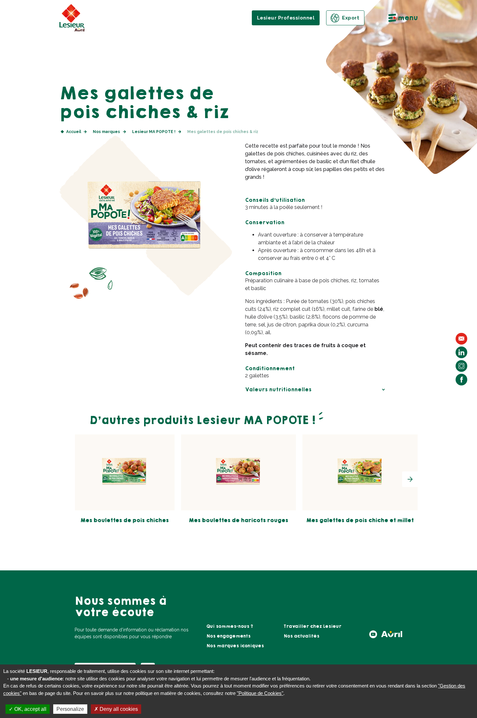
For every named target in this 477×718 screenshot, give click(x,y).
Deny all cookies (118, 709)
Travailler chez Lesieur (312, 626)
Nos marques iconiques (235, 646)
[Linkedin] (461, 352)
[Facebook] (461, 379)
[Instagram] (461, 366)
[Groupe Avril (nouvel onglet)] (391, 636)
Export (350, 18)
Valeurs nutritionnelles (278, 389)
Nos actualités (301, 636)
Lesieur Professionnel (286, 18)
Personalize (70, 709)
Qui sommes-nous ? (229, 626)
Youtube (373, 634)
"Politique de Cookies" (260, 693)
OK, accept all (29, 709)
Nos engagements (228, 636)
